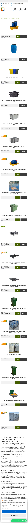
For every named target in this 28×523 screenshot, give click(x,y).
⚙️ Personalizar (14, 519)
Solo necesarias (14, 515)
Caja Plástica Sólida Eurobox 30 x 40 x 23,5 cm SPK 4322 (14, 101)
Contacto (15, 10)
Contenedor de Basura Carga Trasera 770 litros (14, 215)
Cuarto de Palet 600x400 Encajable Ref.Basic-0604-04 (14, 240)
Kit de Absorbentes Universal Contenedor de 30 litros (14, 401)
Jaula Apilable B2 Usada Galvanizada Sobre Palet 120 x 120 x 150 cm (14, 193)
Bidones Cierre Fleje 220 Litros (14, 55)
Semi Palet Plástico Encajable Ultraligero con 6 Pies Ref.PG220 (14, 263)
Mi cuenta (21, 10)
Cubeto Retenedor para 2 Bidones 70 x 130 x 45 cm (14, 32)
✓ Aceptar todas (14, 511)
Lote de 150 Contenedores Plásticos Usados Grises (14, 424)
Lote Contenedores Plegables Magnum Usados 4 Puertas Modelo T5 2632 (14, 332)
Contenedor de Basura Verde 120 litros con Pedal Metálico (14, 378)
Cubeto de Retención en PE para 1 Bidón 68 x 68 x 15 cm (14, 170)
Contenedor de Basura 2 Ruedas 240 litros (14, 77)
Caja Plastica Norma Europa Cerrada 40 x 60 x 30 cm (14, 147)
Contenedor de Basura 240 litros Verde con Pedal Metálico (14, 309)
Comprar (23, 36)
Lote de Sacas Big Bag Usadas (14, 354)
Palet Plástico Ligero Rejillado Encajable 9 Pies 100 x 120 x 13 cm (14, 286)
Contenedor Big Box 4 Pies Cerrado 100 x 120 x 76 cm (14, 124)
